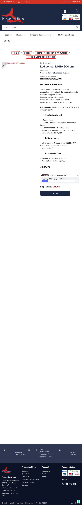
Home (15, 52)
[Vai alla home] (6, 473)
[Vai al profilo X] (63, 484)
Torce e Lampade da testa (41, 56)
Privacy (71, 503)
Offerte (7, 41)
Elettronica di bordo (66, 35)
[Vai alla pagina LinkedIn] (74, 484)
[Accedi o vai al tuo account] (65, 11)
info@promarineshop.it (23, 2)
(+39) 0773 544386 (8, 2)
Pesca (6, 35)
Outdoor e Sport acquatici (40, 35)
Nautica (19, 35)
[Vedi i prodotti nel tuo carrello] (78, 11)
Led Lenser (45, 63)
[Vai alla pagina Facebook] (67, 484)
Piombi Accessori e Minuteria (51, 52)
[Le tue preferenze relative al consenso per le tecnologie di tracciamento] (78, 501)
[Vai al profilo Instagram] (70, 484)
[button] (11, 35)
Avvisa (55, 193)
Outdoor (43, 73)
